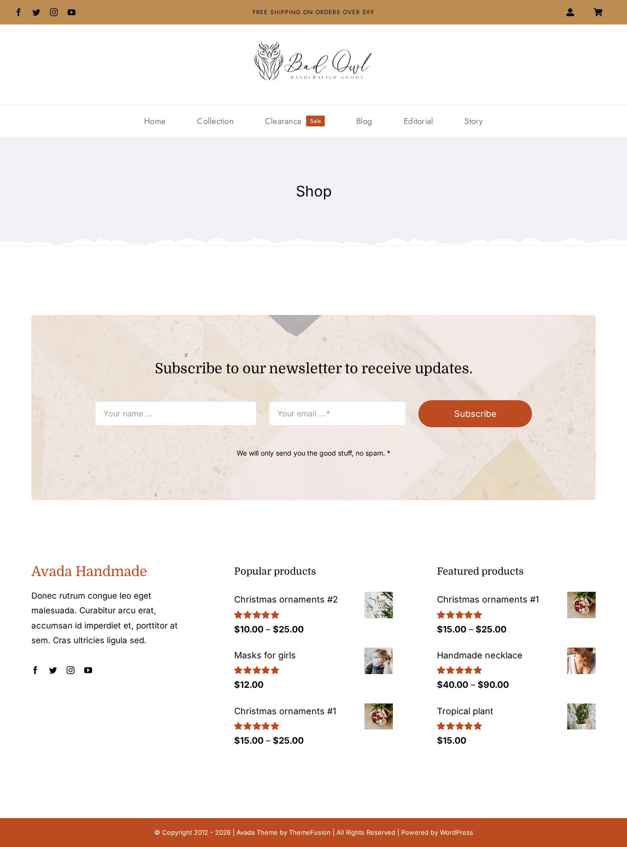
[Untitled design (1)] (313, 44)
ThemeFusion (310, 832)
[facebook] (19, 12)
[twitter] (36, 12)
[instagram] (54, 12)
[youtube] (71, 12)
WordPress (456, 832)
